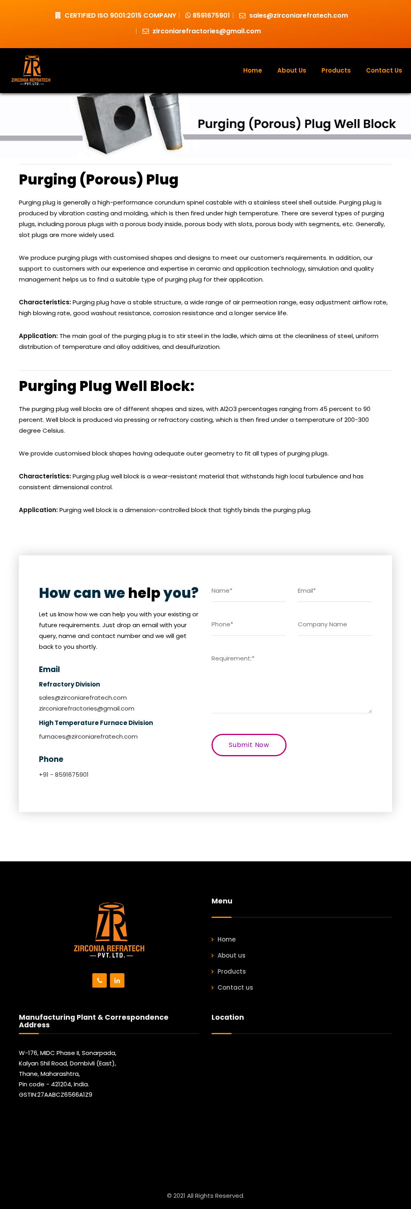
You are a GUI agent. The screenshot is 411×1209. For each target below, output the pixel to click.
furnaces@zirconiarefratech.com (88, 736)
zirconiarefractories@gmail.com (206, 31)
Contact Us (384, 70)
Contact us (235, 987)
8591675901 (210, 15)
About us (232, 955)
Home (252, 70)
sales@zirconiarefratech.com (298, 15)
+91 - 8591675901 (64, 774)
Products (336, 70)
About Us (291, 70)
